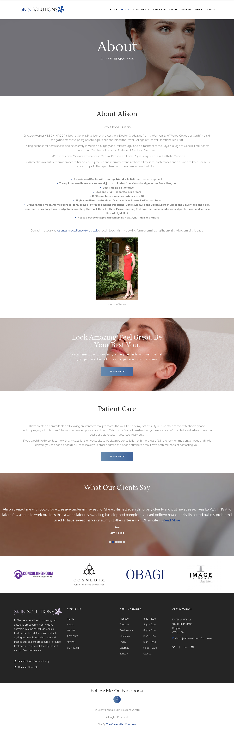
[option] (33, 574)
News (71, 642)
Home (70, 619)
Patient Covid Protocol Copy (34, 661)
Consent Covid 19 (28, 667)
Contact (73, 648)
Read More (171, 520)
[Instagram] (117, 702)
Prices (71, 630)
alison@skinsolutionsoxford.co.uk (77, 230)
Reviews (72, 636)
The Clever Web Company (121, 724)
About (71, 624)
